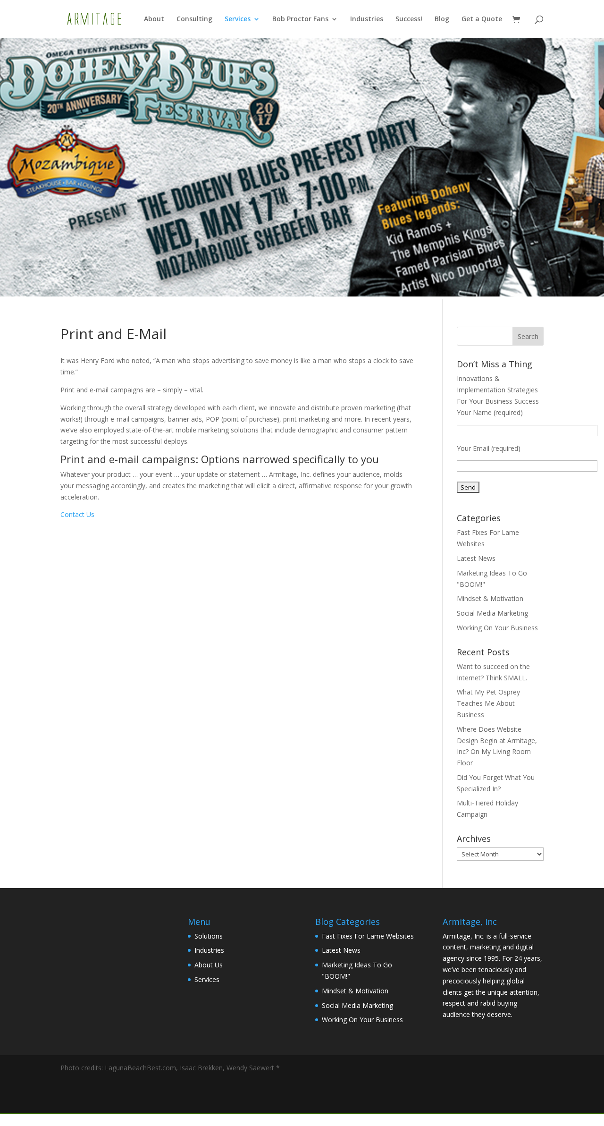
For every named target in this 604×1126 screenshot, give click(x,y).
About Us (208, 964)
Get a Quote (481, 19)
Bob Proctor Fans (300, 19)
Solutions (208, 935)
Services (238, 19)
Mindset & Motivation (490, 598)
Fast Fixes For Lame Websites (368, 935)
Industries (366, 19)
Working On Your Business (497, 627)
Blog (442, 19)
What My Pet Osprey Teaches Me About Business (488, 703)
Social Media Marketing (492, 613)
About (154, 19)
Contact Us (77, 514)
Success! (408, 19)
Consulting (194, 19)
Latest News (476, 558)
